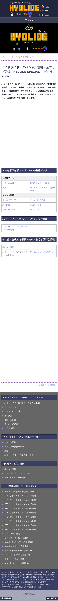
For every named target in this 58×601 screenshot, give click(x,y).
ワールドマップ (9, 200)
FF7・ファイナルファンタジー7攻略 (20, 521)
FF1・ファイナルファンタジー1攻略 (20, 496)
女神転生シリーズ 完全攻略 (16, 546)
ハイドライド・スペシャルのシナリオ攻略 (22, 403)
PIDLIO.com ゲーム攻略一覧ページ (19, 492)
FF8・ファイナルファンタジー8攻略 (20, 525)
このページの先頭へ (48, 385)
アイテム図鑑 (8, 183)
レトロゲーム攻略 (12, 534)
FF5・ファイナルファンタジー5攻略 (20, 513)
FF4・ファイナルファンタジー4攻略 (20, 508)
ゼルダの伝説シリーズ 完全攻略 (18, 550)
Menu (30, 20)
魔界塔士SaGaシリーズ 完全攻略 (18, 542)
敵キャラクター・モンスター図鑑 (18, 455)
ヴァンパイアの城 (37, 200)
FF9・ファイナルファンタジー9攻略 (20, 529)
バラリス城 (35, 209)
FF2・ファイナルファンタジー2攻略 (20, 500)
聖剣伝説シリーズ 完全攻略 (16, 538)
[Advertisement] (29, 133)
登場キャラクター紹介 (39, 183)
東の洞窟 (6, 205)
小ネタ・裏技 (8, 247)
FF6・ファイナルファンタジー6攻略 (20, 517)
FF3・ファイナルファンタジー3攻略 (20, 504)
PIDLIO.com (30, 594)
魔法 (4, 187)
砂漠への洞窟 (35, 205)
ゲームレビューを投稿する (41, 252)
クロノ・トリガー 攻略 (14, 559)
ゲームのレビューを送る (15, 477)
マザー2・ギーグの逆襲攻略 (16, 563)
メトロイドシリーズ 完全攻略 (17, 555)
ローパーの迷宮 (9, 209)
